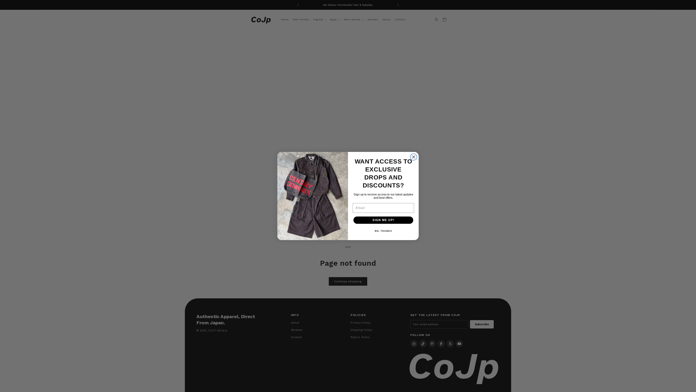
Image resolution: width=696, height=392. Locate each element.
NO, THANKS (383, 231)
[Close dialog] (413, 157)
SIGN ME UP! (383, 220)
